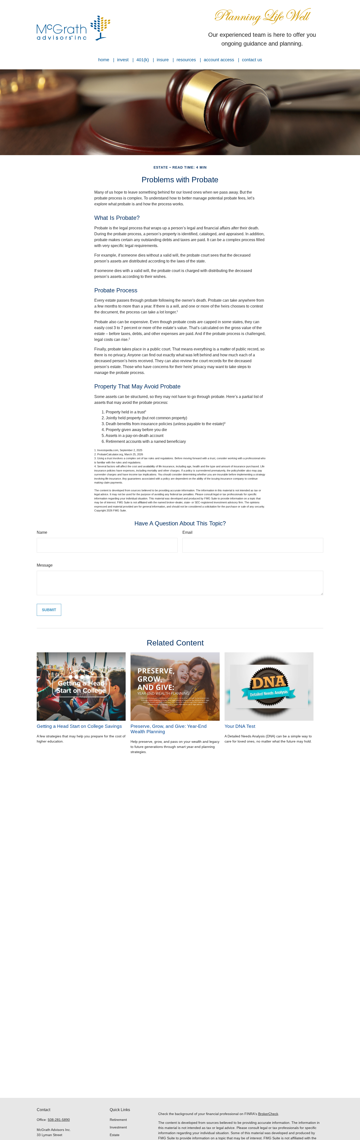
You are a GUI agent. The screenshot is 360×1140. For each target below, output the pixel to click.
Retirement (118, 1120)
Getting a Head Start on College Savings (79, 726)
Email (187, 532)
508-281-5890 (59, 1120)
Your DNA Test (240, 726)
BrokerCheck (268, 1114)
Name (42, 532)
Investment (118, 1127)
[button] (103, 60)
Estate (115, 1135)
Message (45, 565)
